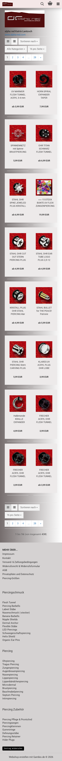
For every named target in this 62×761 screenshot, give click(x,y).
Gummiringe (8, 729)
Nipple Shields (10, 619)
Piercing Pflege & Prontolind (17, 719)
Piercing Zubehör (13, 709)
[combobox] (29, 41)
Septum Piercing (11, 695)
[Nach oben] (53, 756)
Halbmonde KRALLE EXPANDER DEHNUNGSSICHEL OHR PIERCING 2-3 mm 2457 (19, 419)
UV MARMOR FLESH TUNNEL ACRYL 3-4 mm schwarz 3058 (18, 94)
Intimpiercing (9, 698)
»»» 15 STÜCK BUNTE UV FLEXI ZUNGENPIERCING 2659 (45, 203)
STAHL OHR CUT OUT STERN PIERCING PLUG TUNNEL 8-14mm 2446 (18, 257)
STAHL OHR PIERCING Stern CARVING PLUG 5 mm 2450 (18, 365)
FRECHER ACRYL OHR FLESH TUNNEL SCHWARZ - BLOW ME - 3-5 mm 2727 (18, 473)
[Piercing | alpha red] (6, 4)
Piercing (7, 651)
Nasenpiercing (10, 674)
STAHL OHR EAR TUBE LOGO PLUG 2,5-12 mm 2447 (44, 257)
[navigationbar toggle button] (58, 4)
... (29, 57)
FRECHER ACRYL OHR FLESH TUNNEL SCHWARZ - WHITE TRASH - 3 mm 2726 (44, 419)
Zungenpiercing (10, 667)
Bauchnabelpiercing (12, 691)
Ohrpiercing (8, 661)
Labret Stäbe (9, 609)
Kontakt (6, 558)
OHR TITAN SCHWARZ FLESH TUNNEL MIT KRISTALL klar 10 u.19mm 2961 (44, 148)
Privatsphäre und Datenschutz (18, 574)
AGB (4, 570)
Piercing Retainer (11, 736)
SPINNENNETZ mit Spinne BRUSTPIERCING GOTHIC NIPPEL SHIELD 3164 (18, 148)
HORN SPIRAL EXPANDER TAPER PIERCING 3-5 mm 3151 (44, 94)
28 (35, 57)
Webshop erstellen (19, 757)
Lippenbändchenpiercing (15, 681)
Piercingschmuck (13, 592)
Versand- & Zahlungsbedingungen (20, 562)
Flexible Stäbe (9, 626)
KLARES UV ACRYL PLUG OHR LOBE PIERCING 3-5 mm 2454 (44, 365)
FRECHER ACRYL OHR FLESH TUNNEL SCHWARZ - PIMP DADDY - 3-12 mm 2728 (44, 473)
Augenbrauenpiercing (13, 671)
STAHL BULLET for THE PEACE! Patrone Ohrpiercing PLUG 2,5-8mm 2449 (44, 311)
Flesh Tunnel (9, 602)
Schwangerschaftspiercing (16, 633)
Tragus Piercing (10, 664)
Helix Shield (8, 636)
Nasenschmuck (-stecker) (16, 612)
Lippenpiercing (10, 678)
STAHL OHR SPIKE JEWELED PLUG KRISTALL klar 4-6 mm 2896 (18, 203)
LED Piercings (9, 629)
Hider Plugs (8, 739)
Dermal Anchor (10, 623)
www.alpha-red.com (15, 34)
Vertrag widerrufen (13, 748)
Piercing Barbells (11, 606)
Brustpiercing (9, 688)
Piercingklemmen (11, 726)
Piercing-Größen (10, 578)
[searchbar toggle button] (42, 4)
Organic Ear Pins (11, 640)
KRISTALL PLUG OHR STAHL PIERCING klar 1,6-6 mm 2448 (18, 311)
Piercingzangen (10, 722)
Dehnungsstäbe (10, 733)
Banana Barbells (10, 616)
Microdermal (9, 684)
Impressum (8, 554)
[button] (8, 41)
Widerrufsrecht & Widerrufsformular (21, 566)
